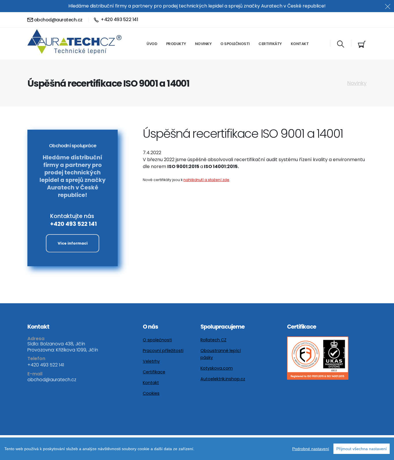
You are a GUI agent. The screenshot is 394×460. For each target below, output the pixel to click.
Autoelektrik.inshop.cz (222, 379)
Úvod (152, 43)
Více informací (73, 243)
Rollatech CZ (213, 340)
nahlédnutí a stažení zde (206, 179)
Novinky (203, 43)
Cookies (151, 393)
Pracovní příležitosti (163, 350)
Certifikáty (270, 43)
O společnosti (235, 43)
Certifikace (154, 372)
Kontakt (300, 43)
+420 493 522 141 (73, 224)
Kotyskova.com (216, 368)
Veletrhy (151, 361)
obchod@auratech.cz (58, 19)
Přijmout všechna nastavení (361, 448)
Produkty (176, 43)
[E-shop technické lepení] (362, 44)
